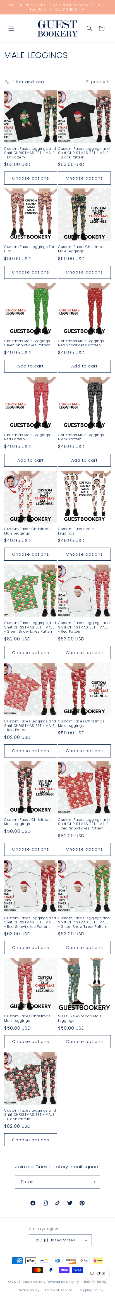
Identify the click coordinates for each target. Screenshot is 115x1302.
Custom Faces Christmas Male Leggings (81, 249)
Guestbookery (34, 1281)
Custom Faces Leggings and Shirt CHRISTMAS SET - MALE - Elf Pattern (30, 153)
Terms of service (58, 1290)
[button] (11, 28)
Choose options (30, 178)
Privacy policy (28, 1290)
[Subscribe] (93, 1182)
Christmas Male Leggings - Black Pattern (82, 437)
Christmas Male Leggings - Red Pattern (28, 437)
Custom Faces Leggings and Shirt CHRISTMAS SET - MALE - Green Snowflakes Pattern (30, 627)
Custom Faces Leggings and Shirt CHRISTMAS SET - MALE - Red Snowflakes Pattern (84, 824)
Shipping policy (91, 1290)
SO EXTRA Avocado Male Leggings (80, 1018)
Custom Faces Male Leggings (76, 531)
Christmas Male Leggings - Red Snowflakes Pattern (82, 343)
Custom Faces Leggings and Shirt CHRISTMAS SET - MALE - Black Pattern (84, 153)
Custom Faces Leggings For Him (29, 249)
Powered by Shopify (63, 1281)
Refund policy (95, 1281)
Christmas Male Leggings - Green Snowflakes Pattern (28, 343)
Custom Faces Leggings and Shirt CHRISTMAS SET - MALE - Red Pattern (84, 627)
